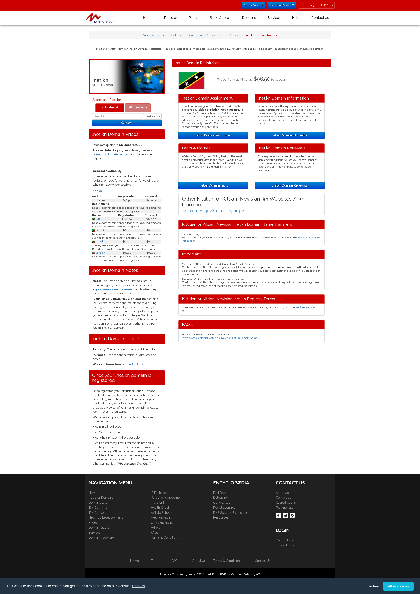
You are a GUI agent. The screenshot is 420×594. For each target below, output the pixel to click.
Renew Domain (286, 545)
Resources (220, 517)
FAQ (175, 561)
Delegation (221, 497)
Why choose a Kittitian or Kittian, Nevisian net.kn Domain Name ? (220, 337)
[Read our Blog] (293, 515)
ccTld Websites (172, 35)
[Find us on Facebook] (279, 515)
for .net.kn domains (134, 364)
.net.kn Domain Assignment (213, 135)
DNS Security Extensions (230, 512)
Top (153, 561)
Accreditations (286, 502)
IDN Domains (98, 507)
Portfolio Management (166, 497)
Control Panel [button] (252, 5)
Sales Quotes (220, 18)
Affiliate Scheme (162, 512)
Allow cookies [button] (398, 586)
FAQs (154, 532)
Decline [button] (373, 586)
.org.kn (100, 252)
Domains (249, 18)
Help (295, 18)
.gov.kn (100, 241)
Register (170, 18)
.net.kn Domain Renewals (289, 185)
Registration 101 (224, 507)
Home (147, 18)
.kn (97, 219)
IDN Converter (98, 512)
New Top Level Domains (106, 517)
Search (128, 122)
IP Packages (159, 492)
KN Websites (231, 35)
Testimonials (284, 507)
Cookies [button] (138, 586)
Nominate (150, 35)
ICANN (225, 113)
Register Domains (101, 497)
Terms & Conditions (165, 537)
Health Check (160, 507)
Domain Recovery (101, 537)
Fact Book (220, 492)
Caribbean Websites (203, 35)
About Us (282, 492)
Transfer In (158, 502)
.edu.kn (100, 230)
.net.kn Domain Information (290, 135)
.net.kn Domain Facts (213, 185)
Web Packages (161, 517)
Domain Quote (99, 527)
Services (274, 18)
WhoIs (155, 527)
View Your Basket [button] (280, 5)
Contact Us (320, 18)
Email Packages (162, 522)
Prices (193, 18)
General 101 (221, 502)
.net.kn (97, 191)
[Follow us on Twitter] (286, 515)
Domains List (98, 502)
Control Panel (285, 540)
